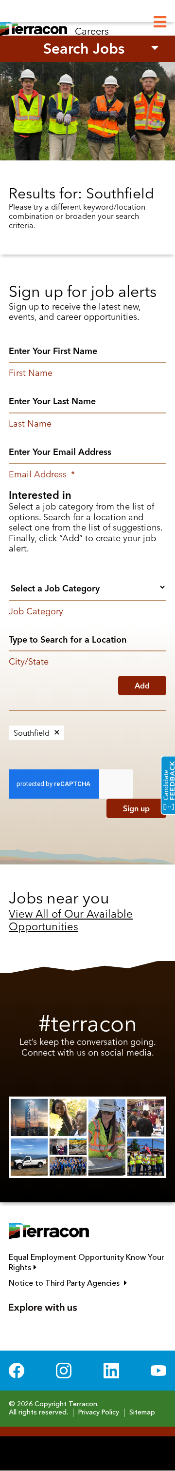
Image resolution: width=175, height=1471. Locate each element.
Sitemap (142, 1412)
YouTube (158, 1370)
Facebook (16, 1370)
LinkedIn (111, 1370)
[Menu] (160, 22)
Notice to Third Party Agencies (87, 1283)
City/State (29, 661)
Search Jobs (83, 48)
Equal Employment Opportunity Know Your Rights (86, 1263)
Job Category (36, 611)
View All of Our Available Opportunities (71, 920)
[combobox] (87, 587)
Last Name (30, 423)
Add (142, 685)
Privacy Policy (98, 1412)
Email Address (42, 474)
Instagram (63, 1370)
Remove (57, 733)
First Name (30, 373)
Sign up (136, 808)
